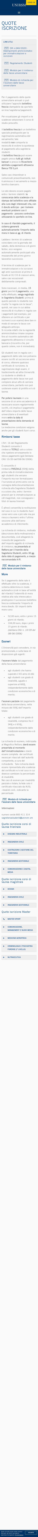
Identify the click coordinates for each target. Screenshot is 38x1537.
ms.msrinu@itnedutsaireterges (17, 818)
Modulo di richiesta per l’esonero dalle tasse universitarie (18, 83)
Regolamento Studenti (21, 63)
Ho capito (31, 1532)
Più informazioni (19, 1535)
